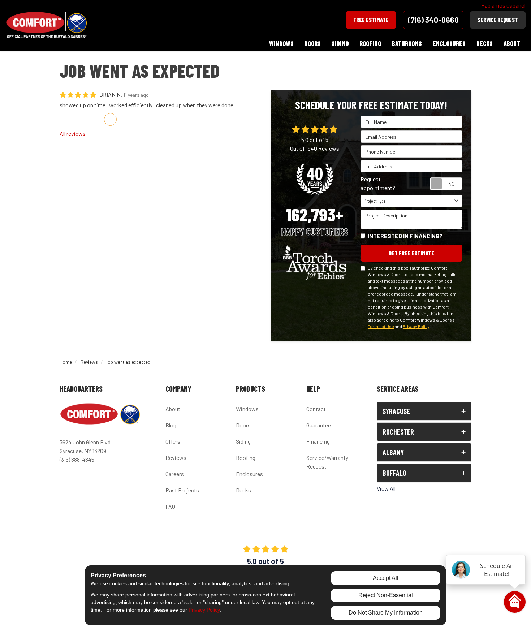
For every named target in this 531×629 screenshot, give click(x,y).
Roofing (245, 457)
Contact (316, 408)
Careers (174, 473)
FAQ (170, 506)
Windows (247, 408)
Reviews (175, 457)
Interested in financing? (405, 235)
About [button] (512, 43)
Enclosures (249, 473)
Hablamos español (503, 5)
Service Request (498, 19)
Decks (243, 490)
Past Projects (182, 490)
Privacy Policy (416, 326)
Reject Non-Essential (385, 595)
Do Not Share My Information (386, 612)
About (172, 408)
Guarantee (318, 425)
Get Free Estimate (411, 253)
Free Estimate (371, 19)
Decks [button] (484, 43)
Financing (318, 441)
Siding (243, 441)
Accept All (385, 578)
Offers (172, 441)
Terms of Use (381, 326)
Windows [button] (281, 43)
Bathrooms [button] (407, 43)
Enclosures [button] (449, 43)
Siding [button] (340, 43)
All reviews (73, 133)
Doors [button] (313, 43)
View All (386, 488)
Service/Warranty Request (327, 462)
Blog (170, 425)
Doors (243, 425)
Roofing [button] (370, 43)
